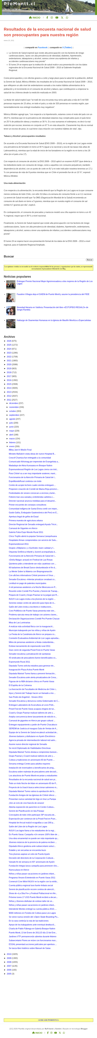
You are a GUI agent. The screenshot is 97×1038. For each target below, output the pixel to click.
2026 (9, 341)
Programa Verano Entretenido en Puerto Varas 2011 (32, 878)
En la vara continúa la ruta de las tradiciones (28, 921)
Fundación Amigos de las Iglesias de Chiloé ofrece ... (32, 795)
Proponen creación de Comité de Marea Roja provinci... (33, 489)
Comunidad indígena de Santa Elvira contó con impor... (33, 509)
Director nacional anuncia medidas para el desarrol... (32, 501)
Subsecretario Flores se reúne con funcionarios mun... (33, 940)
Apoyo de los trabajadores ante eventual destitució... (32, 925)
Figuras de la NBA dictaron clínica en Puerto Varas (31, 681)
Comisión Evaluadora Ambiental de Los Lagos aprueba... (34, 638)
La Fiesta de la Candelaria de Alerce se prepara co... (32, 634)
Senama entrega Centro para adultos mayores (29, 764)
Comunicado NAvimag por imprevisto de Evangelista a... (34, 462)
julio (11, 423)
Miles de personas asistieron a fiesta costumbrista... (32, 642)
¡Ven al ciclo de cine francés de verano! (26, 803)
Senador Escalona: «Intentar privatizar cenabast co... (32, 579)
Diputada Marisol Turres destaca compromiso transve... (33, 752)
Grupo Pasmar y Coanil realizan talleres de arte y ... (32, 756)
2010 (9, 954)
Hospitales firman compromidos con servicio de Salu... (33, 540)
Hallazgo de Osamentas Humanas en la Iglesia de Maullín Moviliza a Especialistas (54, 320)
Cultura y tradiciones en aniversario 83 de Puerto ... (32, 760)
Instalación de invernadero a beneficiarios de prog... (32, 768)
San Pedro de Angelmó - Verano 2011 (26, 697)
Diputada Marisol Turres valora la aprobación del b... (32, 791)
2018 (9, 372)
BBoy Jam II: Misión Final (20, 450)
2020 (9, 364)
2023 (9, 353)
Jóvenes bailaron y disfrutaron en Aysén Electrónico (32, 736)
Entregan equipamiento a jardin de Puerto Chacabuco (33, 725)
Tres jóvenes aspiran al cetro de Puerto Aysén (29, 854)
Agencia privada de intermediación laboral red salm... (32, 740)
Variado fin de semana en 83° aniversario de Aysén (32, 862)
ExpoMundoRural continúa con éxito (25, 481)
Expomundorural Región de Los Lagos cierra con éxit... (33, 469)
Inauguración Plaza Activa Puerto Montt (26, 670)
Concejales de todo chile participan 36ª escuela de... (32, 815)
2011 (9, 400)
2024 (9, 349)
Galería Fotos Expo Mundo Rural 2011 (26, 532)
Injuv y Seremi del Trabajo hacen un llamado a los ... (32, 693)
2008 (9, 962)
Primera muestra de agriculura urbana (26, 520)
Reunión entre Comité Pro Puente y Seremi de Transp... (34, 591)
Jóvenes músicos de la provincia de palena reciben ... (33, 842)
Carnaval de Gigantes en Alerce (23, 528)
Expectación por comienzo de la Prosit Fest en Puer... (33, 819)
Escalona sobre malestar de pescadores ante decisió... (33, 772)
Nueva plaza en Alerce (19, 870)
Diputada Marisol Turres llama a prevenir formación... (32, 673)
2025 (9, 345)
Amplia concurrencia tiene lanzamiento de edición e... (33, 717)
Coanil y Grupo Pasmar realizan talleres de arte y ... (32, 713)
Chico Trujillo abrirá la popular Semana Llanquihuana (33, 536)
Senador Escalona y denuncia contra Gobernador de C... (34, 701)
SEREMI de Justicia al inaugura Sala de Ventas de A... (33, 728)
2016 (9, 380)
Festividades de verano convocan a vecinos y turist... (32, 493)
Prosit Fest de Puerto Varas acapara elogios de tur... (32, 709)
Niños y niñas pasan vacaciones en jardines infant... (32, 874)
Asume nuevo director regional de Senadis (28, 744)
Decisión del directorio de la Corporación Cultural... (32, 858)
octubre (12, 411)
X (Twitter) (67, 47)
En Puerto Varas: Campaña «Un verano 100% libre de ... (34, 834)
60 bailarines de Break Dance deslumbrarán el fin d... (32, 568)
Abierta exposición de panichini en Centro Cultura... (32, 807)
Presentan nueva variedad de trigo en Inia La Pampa (32, 799)
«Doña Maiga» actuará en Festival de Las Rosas (31, 560)
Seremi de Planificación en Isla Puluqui (26, 811)
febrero (12, 442)
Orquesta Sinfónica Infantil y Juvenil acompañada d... (32, 552)
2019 (9, 368)
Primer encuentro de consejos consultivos (27, 505)
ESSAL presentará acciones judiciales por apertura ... (33, 944)
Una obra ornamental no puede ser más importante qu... (34, 838)
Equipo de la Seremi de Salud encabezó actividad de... (33, 732)
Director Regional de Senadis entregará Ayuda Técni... (33, 524)
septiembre (14, 415)
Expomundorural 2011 (19, 544)
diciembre (14, 403)
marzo (12, 439)
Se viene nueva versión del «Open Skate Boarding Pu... (34, 917)
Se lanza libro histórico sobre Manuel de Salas (30, 948)
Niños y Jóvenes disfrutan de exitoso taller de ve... (31, 901)
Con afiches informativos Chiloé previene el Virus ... (32, 575)
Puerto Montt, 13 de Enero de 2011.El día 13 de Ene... (33, 933)
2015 (9, 384)
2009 (9, 958)
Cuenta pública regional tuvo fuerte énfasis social (31, 885)
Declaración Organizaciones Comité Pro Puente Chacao (34, 619)
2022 (9, 357)
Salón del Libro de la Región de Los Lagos (28, 826)
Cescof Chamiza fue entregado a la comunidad (30, 458)
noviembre (14, 407)
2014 (9, 388)
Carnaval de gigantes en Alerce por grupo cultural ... (32, 721)
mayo (12, 431)
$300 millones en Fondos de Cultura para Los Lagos (32, 913)
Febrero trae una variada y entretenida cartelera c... (31, 497)
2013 (9, 392)
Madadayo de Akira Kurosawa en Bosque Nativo (30, 465)
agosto (12, 419)
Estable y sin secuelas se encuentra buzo (27, 850)
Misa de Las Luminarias (19, 622)
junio (11, 427)
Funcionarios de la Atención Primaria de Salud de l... (32, 477)
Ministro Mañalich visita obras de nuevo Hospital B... (32, 454)
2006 (9, 970)
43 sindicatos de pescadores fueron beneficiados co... (33, 658)
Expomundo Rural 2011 (19, 662)
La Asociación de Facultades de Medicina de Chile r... (33, 689)
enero (12, 446)
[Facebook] (47, 17)
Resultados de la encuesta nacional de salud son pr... (33, 779)
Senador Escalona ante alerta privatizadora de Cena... (33, 677)
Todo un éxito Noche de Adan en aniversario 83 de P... (33, 783)
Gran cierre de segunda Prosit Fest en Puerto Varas (32, 650)
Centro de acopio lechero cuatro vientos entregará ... (32, 485)
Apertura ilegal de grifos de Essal (24, 517)
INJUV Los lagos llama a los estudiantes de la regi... (32, 830)
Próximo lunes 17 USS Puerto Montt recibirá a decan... (33, 897)
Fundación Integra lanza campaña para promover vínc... (34, 866)
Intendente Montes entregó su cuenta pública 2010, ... (33, 909)
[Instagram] (52, 17)
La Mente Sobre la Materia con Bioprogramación (30, 571)
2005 (9, 974)
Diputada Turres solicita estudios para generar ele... (32, 666)
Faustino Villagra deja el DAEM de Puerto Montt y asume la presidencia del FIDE (53, 294)
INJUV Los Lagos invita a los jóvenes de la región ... (32, 599)
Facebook (42, 47)
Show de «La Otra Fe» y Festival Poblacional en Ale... (33, 893)
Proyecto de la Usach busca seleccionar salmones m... (33, 787)
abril (11, 435)
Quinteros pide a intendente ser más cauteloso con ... (32, 564)
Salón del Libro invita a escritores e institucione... (31, 607)
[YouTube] (56, 17)
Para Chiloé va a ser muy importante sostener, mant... (32, 473)
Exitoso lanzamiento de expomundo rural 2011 (29, 646)
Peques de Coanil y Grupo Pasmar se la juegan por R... (33, 595)
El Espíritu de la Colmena (20, 685)
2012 (9, 396)
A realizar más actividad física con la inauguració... (31, 626)
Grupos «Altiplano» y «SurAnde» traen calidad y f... (32, 548)
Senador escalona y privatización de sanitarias (30, 654)
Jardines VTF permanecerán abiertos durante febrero (32, 936)
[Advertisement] (48, 997)
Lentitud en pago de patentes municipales (27, 583)
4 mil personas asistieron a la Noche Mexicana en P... (33, 587)
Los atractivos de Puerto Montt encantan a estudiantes (33, 776)
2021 (9, 361)
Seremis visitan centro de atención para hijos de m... (32, 603)
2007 (9, 966)
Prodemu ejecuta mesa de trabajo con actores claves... (33, 615)
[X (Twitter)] (62, 17)
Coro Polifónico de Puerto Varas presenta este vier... (32, 611)
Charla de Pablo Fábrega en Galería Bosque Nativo (32, 929)
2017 (9, 376)
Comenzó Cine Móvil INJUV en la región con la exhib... (33, 881)
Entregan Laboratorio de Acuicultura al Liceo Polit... (32, 705)
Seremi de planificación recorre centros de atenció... (32, 889)
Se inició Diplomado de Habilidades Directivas (30, 748)
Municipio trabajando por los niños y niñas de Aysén (32, 630)
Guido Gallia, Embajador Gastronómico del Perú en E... (33, 513)
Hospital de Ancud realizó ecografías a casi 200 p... (32, 823)
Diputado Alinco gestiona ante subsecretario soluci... (32, 846)
